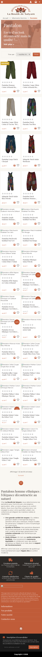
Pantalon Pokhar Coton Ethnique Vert (31, 374)
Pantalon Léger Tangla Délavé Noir (10, 459)
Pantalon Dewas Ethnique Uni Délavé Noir (30, 307)
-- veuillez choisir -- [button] (24, 54)
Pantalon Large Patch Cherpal (10, 160)
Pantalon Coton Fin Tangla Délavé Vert (30, 438)
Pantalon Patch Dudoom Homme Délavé (29, 198)
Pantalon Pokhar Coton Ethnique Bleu (31, 395)
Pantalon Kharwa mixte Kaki (29, 329)
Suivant (21, 475)
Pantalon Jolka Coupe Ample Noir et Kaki (10, 374)
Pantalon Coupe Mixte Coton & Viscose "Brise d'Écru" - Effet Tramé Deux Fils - (10, 125)
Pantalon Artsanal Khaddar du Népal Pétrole (29, 460)
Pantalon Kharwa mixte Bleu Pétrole (9, 353)
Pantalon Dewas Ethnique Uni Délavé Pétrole (9, 332)
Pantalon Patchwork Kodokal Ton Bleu (30, 218)
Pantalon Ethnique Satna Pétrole (30, 261)
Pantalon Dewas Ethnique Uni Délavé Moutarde (9, 309)
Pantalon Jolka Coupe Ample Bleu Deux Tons (31, 353)
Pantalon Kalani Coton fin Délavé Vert (10, 416)
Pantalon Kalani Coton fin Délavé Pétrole (10, 438)
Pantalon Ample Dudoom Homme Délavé (8, 219)
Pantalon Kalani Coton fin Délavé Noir (31, 416)
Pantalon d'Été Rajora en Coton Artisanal (10, 282)
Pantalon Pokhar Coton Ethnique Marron (10, 395)
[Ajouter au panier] (14, 91)
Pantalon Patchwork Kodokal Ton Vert (9, 239)
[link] (21, 629)
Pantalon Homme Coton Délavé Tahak (9, 261)
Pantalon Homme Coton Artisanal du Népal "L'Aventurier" (9, 87)
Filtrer (36, 54)
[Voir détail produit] (14, 379)
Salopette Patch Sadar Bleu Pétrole (10, 197)
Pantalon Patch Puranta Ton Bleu (29, 123)
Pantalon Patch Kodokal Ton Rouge (30, 239)
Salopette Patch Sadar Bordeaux (31, 160)
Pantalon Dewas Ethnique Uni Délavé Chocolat (30, 284)
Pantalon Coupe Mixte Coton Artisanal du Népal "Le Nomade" (31, 87)
